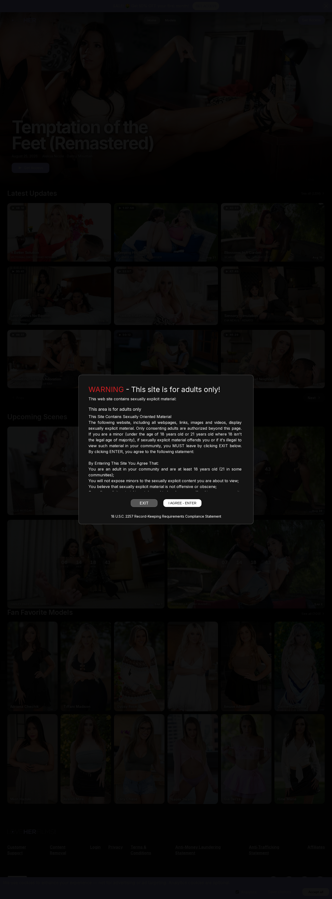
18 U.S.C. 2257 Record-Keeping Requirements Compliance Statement (166, 516)
